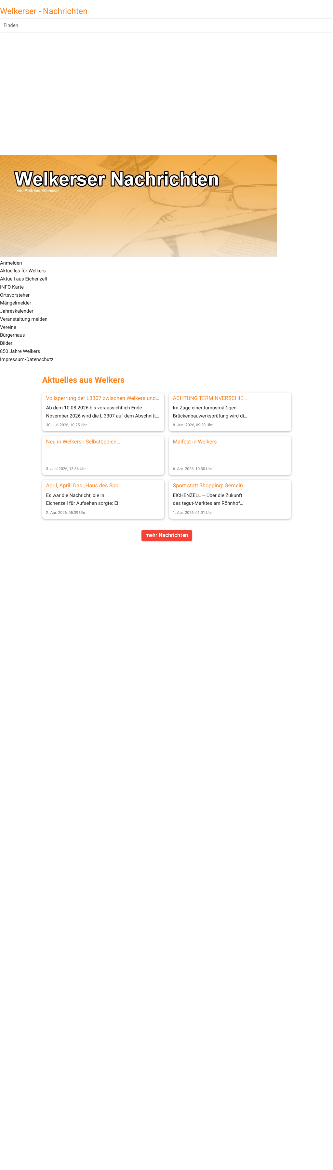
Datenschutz (40, 359)
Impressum (12, 359)
